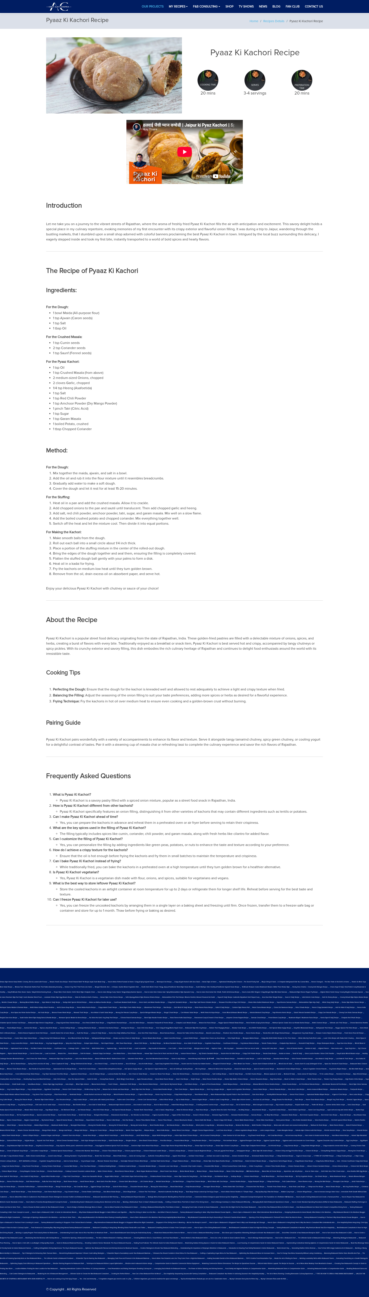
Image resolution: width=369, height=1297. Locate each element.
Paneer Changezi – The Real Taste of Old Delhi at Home (330, 982)
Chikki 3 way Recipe (256, 1166)
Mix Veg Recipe (200, 1069)
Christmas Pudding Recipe (107, 1166)
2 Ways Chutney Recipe (344, 1156)
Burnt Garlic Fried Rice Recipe (106, 1181)
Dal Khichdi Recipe (274, 1146)
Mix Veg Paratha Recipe (351, 1187)
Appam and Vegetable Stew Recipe (239, 1089)
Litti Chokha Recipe (146, 1181)
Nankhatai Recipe (76, 1094)
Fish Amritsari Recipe (230, 1140)
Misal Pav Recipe (187, 1125)
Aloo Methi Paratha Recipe (258, 1028)
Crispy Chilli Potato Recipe (251, 1053)
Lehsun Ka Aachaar (116, 1064)
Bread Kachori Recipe (259, 1110)
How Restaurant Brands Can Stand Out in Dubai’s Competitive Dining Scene (321, 1207)
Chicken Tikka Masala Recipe (112, 1151)
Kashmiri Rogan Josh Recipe (50, 1135)
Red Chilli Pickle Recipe (101, 1110)
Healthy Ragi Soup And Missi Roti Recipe (37, 1079)
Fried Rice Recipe (166, 1140)
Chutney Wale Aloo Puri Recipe (10, 1079)
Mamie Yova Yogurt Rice (134, 1130)
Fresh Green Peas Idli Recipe (354, 1033)
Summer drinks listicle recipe (335, 1105)
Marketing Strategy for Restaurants (344, 1238)
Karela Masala (73, 1053)
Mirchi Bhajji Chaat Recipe (125, 1079)
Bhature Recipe (202, 1171)
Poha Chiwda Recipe (302, 1007)
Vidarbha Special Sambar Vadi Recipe (13, 1023)
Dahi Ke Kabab (86, 1053)
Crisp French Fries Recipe (30, 1166)
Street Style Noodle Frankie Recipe (155, 1018)
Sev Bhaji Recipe (155, 1043)
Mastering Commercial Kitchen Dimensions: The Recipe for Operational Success (228, 1263)
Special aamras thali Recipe (46, 1115)
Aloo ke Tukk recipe (312, 1171)
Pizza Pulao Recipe (60, 1094)
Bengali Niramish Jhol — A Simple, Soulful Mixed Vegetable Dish (117, 987)
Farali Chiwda (113, 1084)
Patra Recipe (299, 1099)
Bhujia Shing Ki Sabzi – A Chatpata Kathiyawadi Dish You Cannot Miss (285, 982)
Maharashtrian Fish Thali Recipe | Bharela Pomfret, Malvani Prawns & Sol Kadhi (188, 997)
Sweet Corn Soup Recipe (316, 1110)
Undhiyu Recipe (236, 1176)
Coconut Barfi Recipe (71, 1166)
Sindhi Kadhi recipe (18, 1084)
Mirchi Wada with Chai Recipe (218, 1181)
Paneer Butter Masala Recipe (244, 1120)
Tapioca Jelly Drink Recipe (48, 1028)
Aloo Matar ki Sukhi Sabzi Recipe (102, 1012)
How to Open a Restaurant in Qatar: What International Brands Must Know (257, 1212)
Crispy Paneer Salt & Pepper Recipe (280, 1161)
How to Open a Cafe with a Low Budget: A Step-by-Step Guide (33, 1243)
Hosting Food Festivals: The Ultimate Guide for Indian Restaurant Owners (158, 1243)
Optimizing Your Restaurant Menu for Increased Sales (256, 1253)
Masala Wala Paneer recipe (34, 1110)
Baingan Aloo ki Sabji (201, 1048)
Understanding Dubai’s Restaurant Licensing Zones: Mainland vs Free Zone (95, 1202)
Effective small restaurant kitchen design (138, 1263)
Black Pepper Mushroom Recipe (147, 1171)
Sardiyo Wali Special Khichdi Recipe (75, 1002)
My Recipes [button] (177, 6)
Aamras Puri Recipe (30, 1028)
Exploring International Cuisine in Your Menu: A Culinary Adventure (82, 1268)
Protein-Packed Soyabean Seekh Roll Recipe (33, 1033)
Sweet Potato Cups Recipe (297, 1110)
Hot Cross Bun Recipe (81, 1187)
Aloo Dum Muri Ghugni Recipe (272, 997)
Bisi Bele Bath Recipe (356, 1069)
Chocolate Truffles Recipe (26, 1187)
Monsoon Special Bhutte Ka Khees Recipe (73, 1018)
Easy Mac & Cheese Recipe (45, 1146)
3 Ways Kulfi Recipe (273, 1181)
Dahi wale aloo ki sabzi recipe (45, 1105)
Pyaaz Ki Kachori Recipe (64, 1120)
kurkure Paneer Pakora (188, 1053)
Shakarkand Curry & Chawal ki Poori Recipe (209, 1018)
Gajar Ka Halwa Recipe (7, 1187)
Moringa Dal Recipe (128, 1028)
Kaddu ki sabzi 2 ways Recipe (219, 1099)
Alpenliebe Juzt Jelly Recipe (293, 1171)
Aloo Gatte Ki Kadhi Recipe (193, 1043)
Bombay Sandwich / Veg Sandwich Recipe (78, 1156)
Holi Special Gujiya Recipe (133, 1069)
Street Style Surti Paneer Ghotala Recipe (203, 1002)
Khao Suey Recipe (349, 1130)
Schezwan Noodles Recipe (240, 1115)
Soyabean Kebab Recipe (79, 1074)
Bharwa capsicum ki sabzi (272, 1074)
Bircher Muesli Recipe (187, 1171)
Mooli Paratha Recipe (157, 1125)
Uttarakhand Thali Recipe (152, 1007)
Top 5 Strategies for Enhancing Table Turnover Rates (39, 1253)
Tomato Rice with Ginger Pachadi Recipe (276, 1033)
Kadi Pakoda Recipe (33, 1181)
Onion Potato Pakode (135, 1053)
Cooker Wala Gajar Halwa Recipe (26, 1038)
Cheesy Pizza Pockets (107, 1079)
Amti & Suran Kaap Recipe (65, 1007)
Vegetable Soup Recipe (213, 1043)
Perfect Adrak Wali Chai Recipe (233, 1187)
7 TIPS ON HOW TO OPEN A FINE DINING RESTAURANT (334, 1274)
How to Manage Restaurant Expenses (260, 1238)
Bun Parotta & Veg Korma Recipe (40, 1069)
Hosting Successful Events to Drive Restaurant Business (225, 1258)
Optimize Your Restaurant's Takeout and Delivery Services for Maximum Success (111, 1248)
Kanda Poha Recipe (89, 1135)
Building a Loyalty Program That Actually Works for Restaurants (36, 1233)
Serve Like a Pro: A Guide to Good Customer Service (227, 1238)
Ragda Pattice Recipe (112, 1176)
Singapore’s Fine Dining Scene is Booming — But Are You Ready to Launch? (181, 1222)
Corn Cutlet (172, 1048)
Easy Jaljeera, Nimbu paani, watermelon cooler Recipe (74, 1146)
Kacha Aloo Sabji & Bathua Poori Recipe (122, 1033)
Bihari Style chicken (82, 1084)
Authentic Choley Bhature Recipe (159, 1156)
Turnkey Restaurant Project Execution (133, 1197)
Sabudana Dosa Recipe (135, 1059)
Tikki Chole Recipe (181, 1089)
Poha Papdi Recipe (234, 1038)
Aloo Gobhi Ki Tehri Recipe (9, 1176)
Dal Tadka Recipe (206, 1176)
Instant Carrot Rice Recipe (172, 1038)
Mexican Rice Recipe (242, 1125)
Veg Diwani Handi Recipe (256, 1135)
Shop (229, 6)
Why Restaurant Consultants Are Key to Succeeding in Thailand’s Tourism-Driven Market (217, 1217)
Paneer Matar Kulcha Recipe (86, 1007)
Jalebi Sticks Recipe (127, 1135)
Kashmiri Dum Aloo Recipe (72, 1135)
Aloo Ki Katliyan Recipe (97, 1074)
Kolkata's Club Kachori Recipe (109, 1028)
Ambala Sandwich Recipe (240, 1156)
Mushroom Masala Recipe (339, 1089)
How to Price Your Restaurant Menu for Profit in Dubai (276, 1207)
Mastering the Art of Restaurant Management (53, 1274)
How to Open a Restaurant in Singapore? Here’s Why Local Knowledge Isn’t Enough (237, 1222)
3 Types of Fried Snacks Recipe (210, 1084)
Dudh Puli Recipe (82, 1033)
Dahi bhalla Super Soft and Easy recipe (135, 1176)
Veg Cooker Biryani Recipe (16, 1089)
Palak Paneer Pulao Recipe (204, 1007)
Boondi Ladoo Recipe (213, 1033)
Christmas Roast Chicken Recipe (161, 1176)
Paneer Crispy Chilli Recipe (223, 1120)
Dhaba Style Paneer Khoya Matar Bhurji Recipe (176, 1146)
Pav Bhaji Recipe (244, 1110)
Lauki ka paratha (140, 1048)
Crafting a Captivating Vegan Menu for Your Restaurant (218, 1253)
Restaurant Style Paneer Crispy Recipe (40, 1023)
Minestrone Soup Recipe (225, 1125)
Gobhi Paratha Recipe (116, 1140)
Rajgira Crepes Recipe (31, 1120)
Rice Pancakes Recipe (63, 1099)
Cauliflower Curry (60, 1048)
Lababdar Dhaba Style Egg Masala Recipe (58, 997)
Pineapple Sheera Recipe (212, 1187)
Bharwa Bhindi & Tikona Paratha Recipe (266, 1084)
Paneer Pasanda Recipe (278, 1089)
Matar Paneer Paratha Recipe (212, 1079)
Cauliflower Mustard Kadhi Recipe (125, 1002)
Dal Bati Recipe (238, 1161)
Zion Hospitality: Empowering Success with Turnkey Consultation (185, 1274)
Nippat (282, 1048)
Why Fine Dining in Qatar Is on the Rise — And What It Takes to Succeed (153, 1212)
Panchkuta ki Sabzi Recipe (201, 1074)
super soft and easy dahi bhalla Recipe (340, 1110)
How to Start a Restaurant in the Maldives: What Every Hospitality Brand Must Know (157, 1217)
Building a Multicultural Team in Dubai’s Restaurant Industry (143, 1202)
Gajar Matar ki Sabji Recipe (51, 1002)
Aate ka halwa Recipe (71, 1161)
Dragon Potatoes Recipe (181, 1161)
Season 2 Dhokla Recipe (201, 1115)
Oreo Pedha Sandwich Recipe (302, 1120)
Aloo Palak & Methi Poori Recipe (93, 1023)
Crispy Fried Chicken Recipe (195, 1181)
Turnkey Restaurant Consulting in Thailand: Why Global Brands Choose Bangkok (331, 1217)
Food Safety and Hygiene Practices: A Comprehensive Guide (245, 1268)
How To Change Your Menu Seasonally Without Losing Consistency (299, 1253)
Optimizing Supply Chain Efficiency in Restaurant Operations (30, 1263)
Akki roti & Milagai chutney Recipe (181, 1069)
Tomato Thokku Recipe (269, 1043)
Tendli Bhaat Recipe (268, 1176)
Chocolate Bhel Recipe (211, 1166)
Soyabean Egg (111, 1048)
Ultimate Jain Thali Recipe (338, 1023)
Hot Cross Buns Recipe (275, 1135)
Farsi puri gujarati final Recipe (224, 1151)
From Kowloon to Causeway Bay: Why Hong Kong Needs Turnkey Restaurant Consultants (60, 1228)
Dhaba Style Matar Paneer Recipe (353, 1002)
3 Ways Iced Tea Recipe (315, 1187)
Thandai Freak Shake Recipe (276, 1187)
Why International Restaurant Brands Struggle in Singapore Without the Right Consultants (124, 1222)
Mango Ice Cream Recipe (98, 1130)
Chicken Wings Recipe (304, 1192)
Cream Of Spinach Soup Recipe (17, 1151)
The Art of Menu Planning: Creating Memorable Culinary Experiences (290, 1274)
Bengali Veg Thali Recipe (335, 1099)
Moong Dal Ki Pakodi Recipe (118, 1125)
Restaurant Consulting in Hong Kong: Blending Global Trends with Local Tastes (119, 1228)
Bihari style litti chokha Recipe (263, 1151)
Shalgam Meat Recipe (101, 1115)
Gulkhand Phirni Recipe (45, 1187)
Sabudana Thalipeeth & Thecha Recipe (160, 1023)
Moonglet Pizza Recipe (78, 1125)
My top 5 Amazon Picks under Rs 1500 (273, 1279)
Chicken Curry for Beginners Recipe (199, 1151)
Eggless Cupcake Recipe (272, 1140)
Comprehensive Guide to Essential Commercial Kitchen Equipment (177, 1263)
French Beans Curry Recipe (277, 1018)
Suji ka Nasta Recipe (183, 1099)
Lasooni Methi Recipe (190, 1038)
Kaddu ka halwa (284, 1053)
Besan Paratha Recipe (216, 1171)
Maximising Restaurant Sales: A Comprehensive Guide (286, 1268)
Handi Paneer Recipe (87, 1181)
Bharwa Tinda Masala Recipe (16, 1069)
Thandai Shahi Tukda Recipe (143, 1110)
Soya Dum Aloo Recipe (344, 1043)
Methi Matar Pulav (98, 1048)
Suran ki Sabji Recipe (292, 997)
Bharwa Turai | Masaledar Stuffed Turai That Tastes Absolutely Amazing (38, 987)
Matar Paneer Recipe (337, 1125)
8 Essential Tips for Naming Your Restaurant (90, 1258)
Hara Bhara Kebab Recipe (111, 1192)
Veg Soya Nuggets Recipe (54, 1043)
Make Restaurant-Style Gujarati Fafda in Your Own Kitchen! (230, 1094)
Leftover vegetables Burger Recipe (246, 1130)
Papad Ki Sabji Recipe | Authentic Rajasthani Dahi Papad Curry (238, 997)
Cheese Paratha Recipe (55, 1171)
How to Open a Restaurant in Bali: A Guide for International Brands (54, 1212)
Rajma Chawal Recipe (14, 1120)
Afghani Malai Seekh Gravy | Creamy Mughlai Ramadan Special (341, 992)
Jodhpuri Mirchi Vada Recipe (108, 1135)
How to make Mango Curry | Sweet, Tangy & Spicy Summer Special (120, 992)
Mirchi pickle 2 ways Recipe (205, 1125)
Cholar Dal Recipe (64, 1105)
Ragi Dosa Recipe (276, 1079)
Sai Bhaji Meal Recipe (271, 1115)
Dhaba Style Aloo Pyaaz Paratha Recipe (217, 1161)
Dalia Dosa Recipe (354, 1105)
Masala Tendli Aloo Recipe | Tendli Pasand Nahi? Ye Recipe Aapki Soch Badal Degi (77, 982)
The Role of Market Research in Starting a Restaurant (113, 1238)
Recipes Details (273, 21)
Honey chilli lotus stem (269, 1048)
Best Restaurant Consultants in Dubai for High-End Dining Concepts (251, 1228)
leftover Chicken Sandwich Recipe (318, 1166)
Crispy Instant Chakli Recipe (107, 1007)
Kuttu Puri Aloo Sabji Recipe (51, 1181)
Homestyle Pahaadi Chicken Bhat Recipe (134, 1161)
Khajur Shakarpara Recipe (325, 1043)
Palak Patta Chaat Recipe (265, 1120)
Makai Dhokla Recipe (333, 1187)
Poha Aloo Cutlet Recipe (296, 1089)
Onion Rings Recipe (129, 1192)
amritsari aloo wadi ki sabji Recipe (218, 1156)
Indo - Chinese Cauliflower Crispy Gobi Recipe (352, 1161)
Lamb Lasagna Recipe (267, 1130)
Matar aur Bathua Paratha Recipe (100, 1002)
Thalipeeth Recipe (356, 1089)
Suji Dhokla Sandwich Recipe (208, 1053)
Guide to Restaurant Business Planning (69, 1243)
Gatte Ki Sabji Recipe (222, 1007)
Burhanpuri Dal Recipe (164, 982)
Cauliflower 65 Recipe (230, 1043)
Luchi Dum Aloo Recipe (224, 1130)
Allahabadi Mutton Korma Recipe (263, 1156)
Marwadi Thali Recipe (81, 1012)
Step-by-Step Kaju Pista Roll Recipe (267, 1192)
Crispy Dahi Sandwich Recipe (177, 1002)
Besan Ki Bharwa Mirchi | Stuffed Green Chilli (110, 1059)
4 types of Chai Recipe (339, 1094)
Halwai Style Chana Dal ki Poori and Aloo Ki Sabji (161, 1053)
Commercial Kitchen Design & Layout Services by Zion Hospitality (216, 1197)
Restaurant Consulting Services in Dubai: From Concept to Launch (170, 1228)
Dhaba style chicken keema (241, 1099)
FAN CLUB (293, 6)
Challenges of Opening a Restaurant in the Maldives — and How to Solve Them (49, 1217)
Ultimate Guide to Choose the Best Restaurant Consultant (89, 1274)
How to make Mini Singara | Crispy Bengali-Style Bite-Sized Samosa (264, 992)
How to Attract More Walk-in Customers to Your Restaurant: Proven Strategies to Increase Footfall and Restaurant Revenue (50, 1197)
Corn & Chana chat (36, 1053)
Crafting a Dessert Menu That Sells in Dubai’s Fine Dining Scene (187, 1202)
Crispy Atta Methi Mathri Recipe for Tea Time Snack (278, 1038)
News (263, 6)
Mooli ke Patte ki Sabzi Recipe (294, 1079)
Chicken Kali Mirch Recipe (359, 1166)
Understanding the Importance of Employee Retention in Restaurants (203, 1248)
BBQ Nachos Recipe (252, 1171)
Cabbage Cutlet (73, 1048)
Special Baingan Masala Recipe (150, 1012)
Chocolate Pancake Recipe (139, 1187)
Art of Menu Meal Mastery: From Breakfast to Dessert (314, 1263)
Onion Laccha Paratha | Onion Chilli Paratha (319, 1053)
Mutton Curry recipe (287, 1192)
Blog (276, 6)
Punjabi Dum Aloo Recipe (8, 1018)
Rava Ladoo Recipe (356, 1094)
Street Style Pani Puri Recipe (141, 1089)
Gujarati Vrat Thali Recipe (45, 1140)
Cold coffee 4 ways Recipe (39, 1151)
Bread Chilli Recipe (141, 1043)
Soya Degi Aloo (350, 1048)
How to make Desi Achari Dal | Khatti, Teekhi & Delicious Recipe (217, 992)
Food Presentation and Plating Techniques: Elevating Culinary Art (129, 1268)
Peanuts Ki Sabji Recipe (307, 1043)
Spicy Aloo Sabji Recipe (74, 1043)
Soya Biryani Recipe (52, 1110)
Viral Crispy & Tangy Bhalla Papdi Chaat (169, 1028)
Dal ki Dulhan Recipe (243, 1105)
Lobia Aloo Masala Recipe (84, 1059)
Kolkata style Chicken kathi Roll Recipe (309, 1130)
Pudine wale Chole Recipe (126, 1099)
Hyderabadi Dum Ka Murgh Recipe (64, 1069)
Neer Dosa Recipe (6, 1038)
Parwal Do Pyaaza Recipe (242, 1069)
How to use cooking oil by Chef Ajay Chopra (62, 1279)
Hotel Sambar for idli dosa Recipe (234, 1135)
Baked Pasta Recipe (120, 1156)
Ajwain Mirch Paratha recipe (50, 1176)
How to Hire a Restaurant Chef (285, 1238)
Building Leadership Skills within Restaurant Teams (317, 1258)
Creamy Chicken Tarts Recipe (51, 1166)
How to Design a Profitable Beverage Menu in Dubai (84, 1207)
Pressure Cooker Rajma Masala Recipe (329, 1033)
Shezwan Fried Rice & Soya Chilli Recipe (232, 1002)
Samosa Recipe (256, 1115)
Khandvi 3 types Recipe (354, 1099)
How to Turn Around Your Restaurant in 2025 (337, 1233)
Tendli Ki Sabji (297, 1053)
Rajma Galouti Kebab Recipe (17, 1053)
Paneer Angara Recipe (199, 1099)
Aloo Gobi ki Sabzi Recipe (97, 1105)
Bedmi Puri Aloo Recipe (103, 1156)
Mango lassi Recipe (65, 1130)
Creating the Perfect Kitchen (120, 1274)
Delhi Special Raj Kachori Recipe (171, 1084)
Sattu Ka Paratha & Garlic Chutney (86, 997)
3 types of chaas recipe (303, 1156)
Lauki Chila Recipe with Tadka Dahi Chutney (339, 1038)
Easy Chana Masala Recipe (226, 1059)
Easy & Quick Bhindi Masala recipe (348, 1053)
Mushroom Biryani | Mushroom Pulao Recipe (303, 1018)
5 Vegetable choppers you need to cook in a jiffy (115, 1279)
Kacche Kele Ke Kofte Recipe (230, 1053)
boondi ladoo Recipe (55, 1156)
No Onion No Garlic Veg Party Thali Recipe (103, 1018)
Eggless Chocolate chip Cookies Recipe (330, 1140)
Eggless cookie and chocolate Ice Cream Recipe (299, 1140)
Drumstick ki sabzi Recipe (245, 1059)
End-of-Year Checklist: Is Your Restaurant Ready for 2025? (301, 1233)
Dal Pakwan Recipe (84, 1110)
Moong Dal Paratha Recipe (97, 1125)
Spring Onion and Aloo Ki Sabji (38, 1064)
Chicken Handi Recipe (251, 1176)
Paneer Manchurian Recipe (183, 1120)
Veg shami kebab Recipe (277, 1110)
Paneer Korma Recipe (253, 1033)
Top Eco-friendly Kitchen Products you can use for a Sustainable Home (204, 1279)
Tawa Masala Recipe (201, 1094)
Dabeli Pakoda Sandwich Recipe (305, 1012)
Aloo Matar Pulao (119, 1053)
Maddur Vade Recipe (239, 1028)
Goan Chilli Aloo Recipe (145, 1028)
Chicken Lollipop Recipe (177, 1151)
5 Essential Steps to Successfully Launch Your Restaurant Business (128, 1253)
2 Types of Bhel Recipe (145, 1094)
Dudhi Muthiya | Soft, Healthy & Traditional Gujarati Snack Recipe (217, 987)
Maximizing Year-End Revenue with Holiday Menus (42, 1238)
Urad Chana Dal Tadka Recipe (36, 1059)
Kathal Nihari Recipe (166, 1099)
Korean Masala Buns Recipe (152, 1038)
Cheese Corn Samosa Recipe (147, 1099)
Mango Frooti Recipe (116, 1130)
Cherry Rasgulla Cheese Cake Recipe (32, 1171)
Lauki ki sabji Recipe (264, 1059)
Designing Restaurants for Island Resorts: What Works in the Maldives (308, 1212)
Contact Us (314, 6)
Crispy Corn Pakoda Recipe (327, 1012)
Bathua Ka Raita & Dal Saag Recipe (220, 1069)
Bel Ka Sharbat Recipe (18, 1064)
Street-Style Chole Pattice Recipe (130, 1007)
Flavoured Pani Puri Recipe (255, 1187)
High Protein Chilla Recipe (354, 1079)
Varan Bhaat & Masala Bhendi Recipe (234, 1012)
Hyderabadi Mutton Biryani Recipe (318, 1094)
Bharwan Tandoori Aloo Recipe (108, 1161)
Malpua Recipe (149, 1130)
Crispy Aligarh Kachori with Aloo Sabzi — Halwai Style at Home (195, 982)
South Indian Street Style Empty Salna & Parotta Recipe (38, 1018)
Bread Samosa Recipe (167, 1033)
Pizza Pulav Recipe (202, 1110)
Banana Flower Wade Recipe (61, 1012)
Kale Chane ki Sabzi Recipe (138, 1074)
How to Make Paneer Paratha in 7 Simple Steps (237, 1192)
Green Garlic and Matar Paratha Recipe (152, 1002)
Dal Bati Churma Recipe (254, 1074)
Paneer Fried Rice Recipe (15, 1181)
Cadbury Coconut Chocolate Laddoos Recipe (80, 1171)
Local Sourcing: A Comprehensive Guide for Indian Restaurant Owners (260, 1243)
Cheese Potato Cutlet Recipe (91, 1192)
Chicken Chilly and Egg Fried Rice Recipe (289, 1151)
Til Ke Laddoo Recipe (326, 1074)
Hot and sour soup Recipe (293, 1135)
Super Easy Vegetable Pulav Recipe (167, 1064)
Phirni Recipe (79, 1120)
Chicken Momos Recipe (340, 1166)
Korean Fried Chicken (297, 1094)
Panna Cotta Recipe (113, 1120)
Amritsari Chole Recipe (196, 1156)
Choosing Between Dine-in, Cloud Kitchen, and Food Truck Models (156, 1238)
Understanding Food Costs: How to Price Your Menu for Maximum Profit (83, 1233)
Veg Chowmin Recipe (71, 1192)
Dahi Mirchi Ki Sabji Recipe (183, 1007)
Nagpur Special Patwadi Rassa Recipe (231, 1023)
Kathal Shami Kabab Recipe (11, 1135)
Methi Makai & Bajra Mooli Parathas (42, 1007)
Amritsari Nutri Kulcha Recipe (160, 1161)
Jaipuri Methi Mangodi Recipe (162, 1135)
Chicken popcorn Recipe (133, 1151)
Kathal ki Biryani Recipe (31, 1135)
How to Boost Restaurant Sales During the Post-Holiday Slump (130, 1233)
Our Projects (153, 6)
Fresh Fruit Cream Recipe (87, 1069)
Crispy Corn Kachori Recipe (11, 1166)
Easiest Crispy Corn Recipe (102, 1053)
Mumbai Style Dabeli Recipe (44, 1099)
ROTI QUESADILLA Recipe (28, 1161)
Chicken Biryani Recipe (9, 1171)
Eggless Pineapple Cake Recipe (250, 1140)
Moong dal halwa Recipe (139, 1125)
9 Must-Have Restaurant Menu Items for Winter (169, 1233)
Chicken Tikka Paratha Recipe (275, 1166)
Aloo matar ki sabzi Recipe (142, 1105)
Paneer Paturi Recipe (260, 1089)
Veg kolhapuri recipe (88, 1161)
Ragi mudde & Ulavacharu (157, 1048)
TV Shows (246, 6)
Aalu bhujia (69, 1084)
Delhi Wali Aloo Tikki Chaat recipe (333, 1171)
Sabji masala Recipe (80, 1099)
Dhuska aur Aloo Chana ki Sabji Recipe (126, 1038)
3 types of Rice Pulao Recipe (181, 1115)
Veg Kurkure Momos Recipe (249, 1043)
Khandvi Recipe (362, 1130)
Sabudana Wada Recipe (289, 1115)
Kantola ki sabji (310, 1048)
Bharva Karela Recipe (99, 1084)
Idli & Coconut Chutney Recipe (210, 1135)
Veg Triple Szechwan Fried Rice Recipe (55, 1074)
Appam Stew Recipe (179, 1156)
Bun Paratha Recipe (79, 1105)
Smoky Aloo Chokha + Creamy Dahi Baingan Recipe (310, 987)
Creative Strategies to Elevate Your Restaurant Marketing (159, 1248)
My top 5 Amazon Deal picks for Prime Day (244, 1279)
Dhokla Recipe (196, 1161)
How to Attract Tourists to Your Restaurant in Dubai (121, 1207)
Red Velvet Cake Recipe (329, 1115)
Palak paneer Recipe (283, 1120)
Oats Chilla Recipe (59, 1079)
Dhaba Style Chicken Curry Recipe (227, 1146)
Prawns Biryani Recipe (14, 1028)
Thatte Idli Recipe (317, 1105)
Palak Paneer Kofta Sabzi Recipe (181, 1018)
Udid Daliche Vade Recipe (311, 997)
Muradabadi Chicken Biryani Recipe (289, 1069)
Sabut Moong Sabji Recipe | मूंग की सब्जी (201, 1059)
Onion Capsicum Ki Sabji (60, 1064)
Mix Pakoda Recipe (173, 1125)
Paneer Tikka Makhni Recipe (145, 1120)
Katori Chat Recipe (182, 1079)
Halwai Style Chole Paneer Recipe (111, 997)
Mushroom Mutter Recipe (59, 1125)
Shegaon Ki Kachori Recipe (222, 1064)
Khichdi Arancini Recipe (332, 1130)
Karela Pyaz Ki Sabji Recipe (330, 1018)
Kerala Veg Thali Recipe (163, 1094)
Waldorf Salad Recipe (163, 1181)
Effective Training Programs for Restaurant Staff (68, 1263)
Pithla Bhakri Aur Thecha (242, 1064)
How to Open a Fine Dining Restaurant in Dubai (210, 1228)
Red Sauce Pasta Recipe (285, 1176)
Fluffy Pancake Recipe (199, 1140)
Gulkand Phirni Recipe (14, 1140)
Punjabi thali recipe (227, 1105)
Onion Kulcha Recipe (322, 1120)
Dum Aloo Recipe (258, 1094)
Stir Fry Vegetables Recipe (25, 1115)
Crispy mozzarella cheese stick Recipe (335, 1146)
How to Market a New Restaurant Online (194, 1238)
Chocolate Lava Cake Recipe (168, 1166)
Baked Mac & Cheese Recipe (271, 1171)
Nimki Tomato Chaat (314, 1079)
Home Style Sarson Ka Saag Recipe (186, 1176)
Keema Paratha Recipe (238, 1181)
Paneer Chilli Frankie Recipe (72, 1089)
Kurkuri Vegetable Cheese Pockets (315, 1069)
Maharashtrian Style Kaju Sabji (309, 1002)
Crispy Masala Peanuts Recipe (117, 1023)
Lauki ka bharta (50, 1053)
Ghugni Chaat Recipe (171, 1012)
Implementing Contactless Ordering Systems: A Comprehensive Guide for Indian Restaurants (317, 1243)
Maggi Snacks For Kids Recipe (282, 1099)
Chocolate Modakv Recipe (147, 1166)
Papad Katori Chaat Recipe (95, 1120)
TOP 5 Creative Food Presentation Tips (259, 1258)
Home (254, 21)
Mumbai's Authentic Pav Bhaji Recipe (170, 1192)
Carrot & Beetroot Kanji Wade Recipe (27, 1074)
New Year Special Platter (76, 1079)
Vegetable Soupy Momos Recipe (50, 1161)
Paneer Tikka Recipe (165, 1120)
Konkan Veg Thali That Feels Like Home (78, 987)
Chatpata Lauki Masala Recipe (186, 1023)
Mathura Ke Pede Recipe (319, 1125)
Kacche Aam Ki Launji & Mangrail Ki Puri (308, 1064)
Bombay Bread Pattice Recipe (29, 1002)
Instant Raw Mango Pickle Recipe (182, 1105)
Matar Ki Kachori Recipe (354, 1125)
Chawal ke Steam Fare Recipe (160, 1074)
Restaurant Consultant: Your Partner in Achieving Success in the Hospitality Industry (236, 1274)
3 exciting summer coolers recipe (207, 1105)
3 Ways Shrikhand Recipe (285, 1156)
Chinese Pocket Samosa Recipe (131, 1018)
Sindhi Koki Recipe (85, 1115)
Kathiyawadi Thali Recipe (324, 1028)
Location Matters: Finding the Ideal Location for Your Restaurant (36, 1268)
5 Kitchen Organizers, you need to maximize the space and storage (156, 1279)
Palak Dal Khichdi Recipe (181, 1074)
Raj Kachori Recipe (48, 1120)
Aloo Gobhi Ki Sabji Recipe (29, 1176)
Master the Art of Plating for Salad (285, 1258)
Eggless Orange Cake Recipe (100, 1187)
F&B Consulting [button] (205, 6)
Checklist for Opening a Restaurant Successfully (77, 1238)
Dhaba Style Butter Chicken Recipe (236, 1079)
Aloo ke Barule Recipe (161, 1105)
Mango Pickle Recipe (49, 1130)
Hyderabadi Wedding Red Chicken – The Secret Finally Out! (239, 982)
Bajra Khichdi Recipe (360, 1074)
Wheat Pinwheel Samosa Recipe (124, 1094)
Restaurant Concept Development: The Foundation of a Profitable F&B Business (266, 1197)
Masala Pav (62, 1053)
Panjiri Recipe (195, 1079)
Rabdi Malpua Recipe (230, 1084)
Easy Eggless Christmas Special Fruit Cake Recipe (112, 1146)
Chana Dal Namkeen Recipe (283, 1007)
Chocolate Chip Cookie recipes (191, 1166)
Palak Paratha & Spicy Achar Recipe (258, 1023)
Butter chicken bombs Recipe (35, 1156)
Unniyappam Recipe (243, 1151)
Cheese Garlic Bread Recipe (128, 1181)
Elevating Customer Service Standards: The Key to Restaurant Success (108, 1243)
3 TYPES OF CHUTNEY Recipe (324, 1156)
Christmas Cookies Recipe (127, 1166)
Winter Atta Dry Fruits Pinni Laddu (309, 1038)
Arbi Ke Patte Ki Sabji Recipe (345, 1007)
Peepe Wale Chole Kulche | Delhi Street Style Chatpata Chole (74, 992)
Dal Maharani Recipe (68, 1110)
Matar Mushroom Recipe (338, 1176)
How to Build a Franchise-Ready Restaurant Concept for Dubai (46, 1202)
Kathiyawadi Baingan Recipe (101, 1038)
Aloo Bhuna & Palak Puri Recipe (78, 1038)
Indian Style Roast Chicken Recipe (186, 1135)
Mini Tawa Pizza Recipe (124, 1043)
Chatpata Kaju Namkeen (288, 1043)
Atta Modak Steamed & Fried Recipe (334, 1084)
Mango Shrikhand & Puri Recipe (81, 1064)
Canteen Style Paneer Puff (241, 1007)
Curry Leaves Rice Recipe (19, 1043)
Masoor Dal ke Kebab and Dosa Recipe (116, 1089)
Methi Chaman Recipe (319, 1023)
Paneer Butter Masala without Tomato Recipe (15, 1094)
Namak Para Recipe (25, 1125)
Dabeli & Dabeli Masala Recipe (255, 1161)
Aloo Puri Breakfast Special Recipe (157, 1059)
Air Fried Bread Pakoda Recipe (309, 1084)
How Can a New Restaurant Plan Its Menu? (146, 1274)
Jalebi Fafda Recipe (358, 1181)
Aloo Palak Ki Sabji (101, 1064)
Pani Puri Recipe (128, 1120)
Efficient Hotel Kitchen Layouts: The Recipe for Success (276, 1263)
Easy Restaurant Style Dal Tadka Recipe (20, 1146)
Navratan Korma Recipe (281, 1059)
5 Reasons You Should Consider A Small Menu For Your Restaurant (175, 1253)
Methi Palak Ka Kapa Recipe (210, 1012)
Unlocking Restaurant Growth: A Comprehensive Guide (325, 1268)
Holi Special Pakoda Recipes (121, 1110)
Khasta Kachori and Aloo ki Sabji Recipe (97, 1094)
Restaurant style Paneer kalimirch (120, 1105)
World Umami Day (283, 1248)
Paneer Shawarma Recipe (259, 1079)
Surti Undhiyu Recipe (219, 1074)
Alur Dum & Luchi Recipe (261, 1099)
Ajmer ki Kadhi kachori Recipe (264, 1069)
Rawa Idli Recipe (345, 1115)
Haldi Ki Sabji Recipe (236, 1074)
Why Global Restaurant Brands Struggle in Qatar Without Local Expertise (103, 1212)
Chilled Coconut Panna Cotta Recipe (234, 1166)
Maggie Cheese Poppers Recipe (203, 1130)
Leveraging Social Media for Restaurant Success (170, 1268)
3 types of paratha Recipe (160, 1115)
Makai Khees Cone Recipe (181, 1130)
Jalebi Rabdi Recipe (142, 1135)
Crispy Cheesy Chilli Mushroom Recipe (52, 1038)
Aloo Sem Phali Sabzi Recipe (148, 1033)
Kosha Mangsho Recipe (285, 1130)
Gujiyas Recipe (29, 1140)
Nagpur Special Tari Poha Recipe (346, 1028)
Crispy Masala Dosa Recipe (304, 1161)
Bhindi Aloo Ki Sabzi (285, 1064)
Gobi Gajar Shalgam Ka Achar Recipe (93, 1140)
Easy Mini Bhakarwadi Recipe (303, 1028)
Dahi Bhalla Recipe (191, 1084)
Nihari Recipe (11, 1125)
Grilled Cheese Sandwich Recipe (68, 1140)
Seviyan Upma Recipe (91, 1043)
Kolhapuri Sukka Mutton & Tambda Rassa (14, 1007)
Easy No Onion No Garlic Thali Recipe (223, 1110)
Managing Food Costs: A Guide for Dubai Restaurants (200, 1207)
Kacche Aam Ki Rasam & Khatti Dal (264, 1064)
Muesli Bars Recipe (176, 1187)
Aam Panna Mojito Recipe (53, 1192)
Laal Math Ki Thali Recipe (344, 1059)
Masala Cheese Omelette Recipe (29, 1130)
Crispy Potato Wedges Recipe (310, 1146)
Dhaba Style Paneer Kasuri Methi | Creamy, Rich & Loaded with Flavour (23, 982)
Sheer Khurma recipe (305, 1181)
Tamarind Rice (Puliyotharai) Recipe (110, 1069)
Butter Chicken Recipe (105, 1171)
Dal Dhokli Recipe (321, 1176)
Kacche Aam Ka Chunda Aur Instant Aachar (196, 1064)
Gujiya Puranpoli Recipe (256, 1181)
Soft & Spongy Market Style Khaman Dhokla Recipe (143, 997)
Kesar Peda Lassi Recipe (297, 1187)
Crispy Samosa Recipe (291, 1146)
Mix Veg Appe (229, 1048)
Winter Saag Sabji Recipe (330, 1002)
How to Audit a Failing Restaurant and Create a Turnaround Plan (317, 1197)
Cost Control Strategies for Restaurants (22, 1274)
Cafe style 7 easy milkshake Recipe (12, 1156)
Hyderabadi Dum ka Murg (19, 1048)
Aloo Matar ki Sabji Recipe (324, 1059)
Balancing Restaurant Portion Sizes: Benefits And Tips (342, 1253)
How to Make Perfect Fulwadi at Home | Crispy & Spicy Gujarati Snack (131, 982)
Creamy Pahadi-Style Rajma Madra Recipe (354, 997)
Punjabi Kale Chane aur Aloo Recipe (213, 1038)
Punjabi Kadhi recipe (302, 1105)
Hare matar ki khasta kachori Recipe (317, 1135)
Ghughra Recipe (131, 1140)
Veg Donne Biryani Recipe (338, 1069)
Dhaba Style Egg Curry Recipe (53, 1084)
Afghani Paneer (323, 1048)
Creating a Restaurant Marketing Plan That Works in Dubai (160, 1207)
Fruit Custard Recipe (289, 1181)
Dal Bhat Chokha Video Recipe (41, 1048)
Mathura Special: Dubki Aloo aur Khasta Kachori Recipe (291, 1023)
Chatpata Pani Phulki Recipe (350, 1018)
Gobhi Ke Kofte (92, 1079)
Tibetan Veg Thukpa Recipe (333, 1079)
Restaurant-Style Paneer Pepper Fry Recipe (304, 992)
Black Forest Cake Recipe (168, 1171)
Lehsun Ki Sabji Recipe (98, 1033)
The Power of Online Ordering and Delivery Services (205, 1268)
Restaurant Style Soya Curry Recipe (60, 1059)
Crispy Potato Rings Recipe (183, 1094)
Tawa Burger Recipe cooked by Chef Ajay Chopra (202, 1192)
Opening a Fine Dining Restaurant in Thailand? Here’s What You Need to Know (275, 1217)
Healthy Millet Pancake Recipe (277, 1094)
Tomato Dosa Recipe (270, 1053)
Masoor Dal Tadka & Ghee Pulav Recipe (190, 1033)
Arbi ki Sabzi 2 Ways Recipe (164, 1110)
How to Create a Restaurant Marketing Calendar (203, 1233)
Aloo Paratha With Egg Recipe (357, 1171)
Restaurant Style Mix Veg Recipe (196, 1028)
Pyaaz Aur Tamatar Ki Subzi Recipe (336, 1064)
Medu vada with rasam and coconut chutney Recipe (291, 1125)
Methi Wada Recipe (36, 1043)
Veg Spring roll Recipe (25, 1105)
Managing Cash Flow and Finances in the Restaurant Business (128, 1258)
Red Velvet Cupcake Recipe (309, 1115)
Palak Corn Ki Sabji (185, 1048)
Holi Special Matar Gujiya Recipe (280, 1028)
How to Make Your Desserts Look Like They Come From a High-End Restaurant (178, 1258)
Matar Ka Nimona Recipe (185, 1110)
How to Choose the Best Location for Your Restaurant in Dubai (43, 1207)
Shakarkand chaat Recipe (119, 1115)
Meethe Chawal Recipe (9, 1002)
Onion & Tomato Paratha (295, 1048)
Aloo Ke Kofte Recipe (146, 1064)
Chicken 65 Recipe (312, 1151)
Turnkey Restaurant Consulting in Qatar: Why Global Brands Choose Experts (205, 1212)
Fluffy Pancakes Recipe (193, 1187)
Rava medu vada (337, 1048)
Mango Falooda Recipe (63, 1187)
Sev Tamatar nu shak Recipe (140, 1115)
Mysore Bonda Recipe (197, 1089)
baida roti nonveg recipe (137, 1156)
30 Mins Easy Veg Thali (92, 1089)
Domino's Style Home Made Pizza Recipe (145, 1146)
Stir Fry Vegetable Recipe (304, 1176)
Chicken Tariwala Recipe (296, 1166)
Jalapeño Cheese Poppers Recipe (237, 1018)
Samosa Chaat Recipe (258, 1018)
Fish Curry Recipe (215, 1140)
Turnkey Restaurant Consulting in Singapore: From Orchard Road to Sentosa (66, 1222)
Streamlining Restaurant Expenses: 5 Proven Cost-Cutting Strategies (81, 1253)
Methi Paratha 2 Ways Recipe (261, 1125)
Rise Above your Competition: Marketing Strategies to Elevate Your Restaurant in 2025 (251, 1233)
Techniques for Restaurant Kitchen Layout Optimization (104, 1263)
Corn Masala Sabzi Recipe (189, 1012)
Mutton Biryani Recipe (41, 1125)
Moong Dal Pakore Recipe (23, 1099)
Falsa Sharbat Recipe (35, 1192)
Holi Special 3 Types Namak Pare (156, 1069)
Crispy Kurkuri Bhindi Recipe (325, 1161)
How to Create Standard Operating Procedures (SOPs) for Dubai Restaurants (317, 1202)
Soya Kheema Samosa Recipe (287, 1002)
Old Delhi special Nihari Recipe (341, 1120)
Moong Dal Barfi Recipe (323, 1181)
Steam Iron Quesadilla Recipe (92, 1176)
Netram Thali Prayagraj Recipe (219, 1028)
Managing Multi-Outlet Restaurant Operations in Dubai (271, 1202)
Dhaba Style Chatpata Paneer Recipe (253, 1146)
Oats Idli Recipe (245, 1084)
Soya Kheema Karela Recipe (281, 1012)
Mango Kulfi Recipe (81, 1130)
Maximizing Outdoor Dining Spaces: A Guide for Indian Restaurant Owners (210, 1243)
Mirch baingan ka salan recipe (263, 1105)
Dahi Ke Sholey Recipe (329, 997)
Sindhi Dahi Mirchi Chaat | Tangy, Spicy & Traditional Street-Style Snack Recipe (167, 987)
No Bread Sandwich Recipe (173, 1043)
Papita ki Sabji (216, 1048)
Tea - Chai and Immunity (88, 1279)
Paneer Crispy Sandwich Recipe (322, 1007)
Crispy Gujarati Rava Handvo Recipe (68, 1023)
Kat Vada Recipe (43, 1012)
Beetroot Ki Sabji (289, 1074)
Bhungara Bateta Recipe (251, 1038)
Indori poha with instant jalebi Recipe (102, 1099)
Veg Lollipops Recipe (35, 1089)
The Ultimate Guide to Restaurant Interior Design (314, 1238)
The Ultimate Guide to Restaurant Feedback (58, 1258)
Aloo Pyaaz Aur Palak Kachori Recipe (23, 1012)
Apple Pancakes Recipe (145, 1079)
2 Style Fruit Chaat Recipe (71, 1176)
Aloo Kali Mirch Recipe (137, 1023)
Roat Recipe (167, 1007)
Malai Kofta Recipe (163, 1130)
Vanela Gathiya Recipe (67, 1028)
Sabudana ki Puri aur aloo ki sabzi (247, 1048)
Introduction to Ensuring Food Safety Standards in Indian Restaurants (251, 1248)
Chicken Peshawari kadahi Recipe (155, 1151)
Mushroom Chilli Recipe (128, 1084)
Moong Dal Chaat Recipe (356, 1151)
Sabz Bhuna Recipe (34, 1084)
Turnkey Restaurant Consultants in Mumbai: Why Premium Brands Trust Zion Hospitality (305, 1228)
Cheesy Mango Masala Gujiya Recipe (333, 1151)
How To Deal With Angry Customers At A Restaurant (335, 1248)
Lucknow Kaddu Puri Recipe (117, 1074)
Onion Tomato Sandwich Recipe (302, 1059)
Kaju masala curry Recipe (284, 1105)
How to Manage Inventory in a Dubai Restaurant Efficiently (230, 1202)
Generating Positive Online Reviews (303, 1248)
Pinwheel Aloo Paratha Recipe (233, 1033)
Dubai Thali (85, 1048)
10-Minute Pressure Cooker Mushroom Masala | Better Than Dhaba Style (266, 987)
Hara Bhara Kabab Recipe (340, 1135)
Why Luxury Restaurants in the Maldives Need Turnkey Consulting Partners (102, 1217)
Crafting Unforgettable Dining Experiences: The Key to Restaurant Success (58, 1248)
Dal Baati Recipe (178, 1181)
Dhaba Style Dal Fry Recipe (204, 1146)
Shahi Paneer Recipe (71, 1181)
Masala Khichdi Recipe (7, 1130)
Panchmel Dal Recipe (343, 1074)
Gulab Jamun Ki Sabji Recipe (307, 1074)
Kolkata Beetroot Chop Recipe (260, 1012)
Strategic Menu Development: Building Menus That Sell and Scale (170, 1197)
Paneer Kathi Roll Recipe (203, 1120)
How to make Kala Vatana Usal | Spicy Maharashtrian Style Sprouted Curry (169, 992)
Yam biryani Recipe (107, 1043)
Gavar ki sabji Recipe (178, 1059)
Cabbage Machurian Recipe (87, 1028)
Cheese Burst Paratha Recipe (162, 1089)
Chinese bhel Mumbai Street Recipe (87, 1151)
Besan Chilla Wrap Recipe (235, 1171)
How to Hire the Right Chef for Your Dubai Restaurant (238, 1207)
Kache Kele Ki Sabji (125, 1048)
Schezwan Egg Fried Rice (220, 1115)
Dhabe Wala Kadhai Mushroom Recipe (261, 1002)
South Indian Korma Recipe (67, 1115)
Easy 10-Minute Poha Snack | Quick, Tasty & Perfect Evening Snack (29, 992)
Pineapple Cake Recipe (341, 1181)
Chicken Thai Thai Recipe (147, 1192)
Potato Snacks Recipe (289, 1084)
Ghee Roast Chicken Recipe (148, 1140)
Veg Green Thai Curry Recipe (42, 1094)
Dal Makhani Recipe (221, 1176)
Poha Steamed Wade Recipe (148, 1084)
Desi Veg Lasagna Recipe (215, 1089)
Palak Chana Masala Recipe (261, 1007)
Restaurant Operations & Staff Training (105, 1197)
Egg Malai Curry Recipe (52, 1089)
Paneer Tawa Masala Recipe (315, 1099)
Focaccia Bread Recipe (181, 1140)
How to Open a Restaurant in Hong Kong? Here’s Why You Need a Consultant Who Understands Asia (301, 1222)
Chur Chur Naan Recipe (88, 1166)
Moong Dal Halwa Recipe (159, 1187)
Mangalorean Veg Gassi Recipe (302, 1033)
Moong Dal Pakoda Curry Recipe (127, 1012)
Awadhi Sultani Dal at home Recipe (62, 1033)
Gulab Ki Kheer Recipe (120, 1187)
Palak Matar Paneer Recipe (164, 1079)
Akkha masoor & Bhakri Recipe (317, 1089)
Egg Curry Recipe (352, 1140)
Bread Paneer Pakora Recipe (124, 1171)
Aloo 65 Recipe (131, 1064)
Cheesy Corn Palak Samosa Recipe (350, 1012)
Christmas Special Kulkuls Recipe (62, 1151)
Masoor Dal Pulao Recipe (207, 1023)
